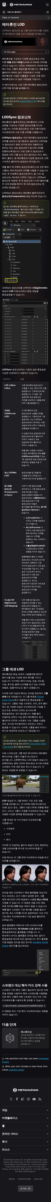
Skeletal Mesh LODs (28, 101)
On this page (9, 52)
